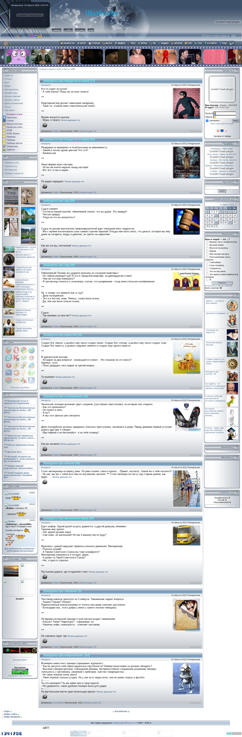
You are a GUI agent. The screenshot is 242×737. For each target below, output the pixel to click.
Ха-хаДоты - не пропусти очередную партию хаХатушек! (215, 386)
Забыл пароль (216, 124)
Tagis (7, 711)
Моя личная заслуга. (219, 254)
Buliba (56, 131)
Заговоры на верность (212, 331)
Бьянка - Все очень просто (225, 160)
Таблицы (11, 140)
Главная (43, 69)
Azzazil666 (58, 703)
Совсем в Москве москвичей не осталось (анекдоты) (215, 398)
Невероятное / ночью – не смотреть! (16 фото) (26, 249)
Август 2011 (228, 205)
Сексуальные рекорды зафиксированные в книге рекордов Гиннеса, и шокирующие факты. (19, 284)
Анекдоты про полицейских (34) (65, 396)
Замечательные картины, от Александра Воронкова (17, 313)
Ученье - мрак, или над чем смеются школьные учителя (214, 430)
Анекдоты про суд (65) (59, 200)
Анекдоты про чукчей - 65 (212, 372)
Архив (52, 69)
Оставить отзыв (14, 114)
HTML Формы (13, 133)
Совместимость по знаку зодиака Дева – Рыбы (216, 361)
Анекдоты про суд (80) (59, 264)
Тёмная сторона (13, 173)
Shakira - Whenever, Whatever (223, 165)
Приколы (9, 166)
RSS (233, 36)
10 (216, 215)
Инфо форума (12, 716)
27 (230, 222)
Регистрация (229, 124)
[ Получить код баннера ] (20, 675)
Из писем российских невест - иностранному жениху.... (215, 412)
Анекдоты (9, 162)
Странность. (215, 268)
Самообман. (215, 262)
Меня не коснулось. (219, 248)
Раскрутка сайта (14, 127)
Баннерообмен (20, 660)
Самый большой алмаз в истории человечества (23, 269)
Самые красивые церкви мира (24, 329)
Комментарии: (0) (88, 131)
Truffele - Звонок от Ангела (226, 171)
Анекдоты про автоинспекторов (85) (68, 518)
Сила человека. (216, 265)
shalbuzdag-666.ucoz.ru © (125, 723)
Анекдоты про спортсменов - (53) (66, 655)
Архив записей (222, 199)
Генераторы (12, 146)
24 (216, 222)
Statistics (225, 493)
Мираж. (212, 251)
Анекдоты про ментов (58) (61, 463)
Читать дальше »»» (70, 120)
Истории (9, 170)
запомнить (214, 120)
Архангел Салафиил (216, 313)
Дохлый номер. (216, 245)
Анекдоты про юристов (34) (62, 334)
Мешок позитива (14, 124)
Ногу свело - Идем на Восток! (225, 154)
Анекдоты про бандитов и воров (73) (69, 80)
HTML (9, 130)
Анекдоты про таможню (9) (62, 591)
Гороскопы (12, 117)
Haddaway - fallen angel (217, 148)
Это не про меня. (217, 271)
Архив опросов (225, 286)
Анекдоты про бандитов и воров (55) (69, 139)
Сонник (10, 121)
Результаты (210, 286)
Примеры (11, 137)
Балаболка (121, 711)
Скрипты (11, 149)
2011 (59, 69)
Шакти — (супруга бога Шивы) (215, 302)
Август (67, 69)
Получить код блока (19, 387)
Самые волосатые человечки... (24, 321)
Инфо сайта (10, 714)
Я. (210, 280)
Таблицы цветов (14, 143)
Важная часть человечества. (223, 242)
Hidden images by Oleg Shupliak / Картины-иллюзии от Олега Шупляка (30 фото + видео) (25, 296)
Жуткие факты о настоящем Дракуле (25, 256)
